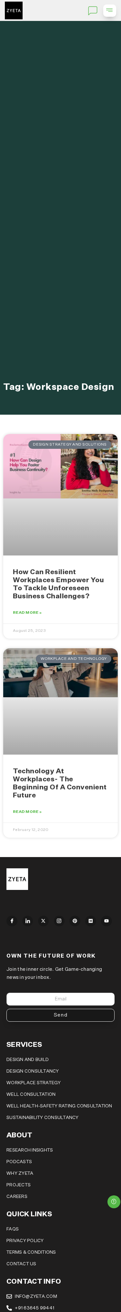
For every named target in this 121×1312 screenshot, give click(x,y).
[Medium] (90, 921)
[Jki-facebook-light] (11, 921)
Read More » (27, 613)
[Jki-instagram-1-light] (59, 921)
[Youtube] (106, 921)
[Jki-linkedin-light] (27, 921)
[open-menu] (109, 11)
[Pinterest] (74, 921)
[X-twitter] (43, 921)
